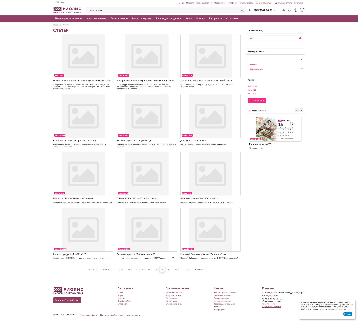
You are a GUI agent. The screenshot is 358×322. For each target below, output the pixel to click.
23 (122, 269)
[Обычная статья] (262, 148)
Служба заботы (246, 3)
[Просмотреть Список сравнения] (283, 10)
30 (169, 269)
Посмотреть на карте (271, 306)
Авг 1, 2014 (59, 75)
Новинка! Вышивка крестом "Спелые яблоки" (203, 254)
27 (149, 269)
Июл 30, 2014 (123, 75)
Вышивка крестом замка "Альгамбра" (199, 198)
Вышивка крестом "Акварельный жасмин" (75, 140)
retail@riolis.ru (268, 304)
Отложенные (171, 301)
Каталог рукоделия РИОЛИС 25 (69, 254)
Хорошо (347, 314)
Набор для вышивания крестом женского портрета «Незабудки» (147, 80)
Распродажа (219, 309)
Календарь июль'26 (260, 144)
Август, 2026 (252, 86)
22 (115, 269)
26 (142, 269)
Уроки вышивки (256, 69)
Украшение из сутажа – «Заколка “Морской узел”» (206, 80)
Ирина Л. (255, 148)
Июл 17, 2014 (187, 75)
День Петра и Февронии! (193, 140)
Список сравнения (174, 304)
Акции (120, 295)
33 (189, 269)
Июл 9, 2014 (59, 193)
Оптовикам (122, 304)
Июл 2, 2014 (186, 193)
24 (129, 269)
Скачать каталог (266, 3)
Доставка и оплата (283, 3)
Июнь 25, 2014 (60, 249)
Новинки (218, 306)
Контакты (298, 3)
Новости (190, 3)
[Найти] (242, 10)
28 (156, 269)
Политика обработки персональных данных (120, 315)
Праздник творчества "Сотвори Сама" (136, 198)
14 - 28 (91, 269)
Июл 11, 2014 (187, 135)
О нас (181, 3)
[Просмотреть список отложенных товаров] (289, 10)
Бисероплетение (221, 298)
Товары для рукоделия (224, 304)
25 (135, 269)
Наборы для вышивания (225, 292)
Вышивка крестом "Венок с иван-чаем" (73, 198)
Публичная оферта (88, 315)
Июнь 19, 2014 (187, 249)
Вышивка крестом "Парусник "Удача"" (136, 140)
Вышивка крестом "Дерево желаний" (136, 254)
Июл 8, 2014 (123, 193)
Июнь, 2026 (252, 94)
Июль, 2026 (252, 90)
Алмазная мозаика (222, 295)
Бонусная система (174, 295)
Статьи (251, 59)
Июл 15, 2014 (123, 135)
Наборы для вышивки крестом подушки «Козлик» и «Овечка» (83, 80)
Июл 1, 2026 (255, 139)
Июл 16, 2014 (60, 135)
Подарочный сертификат (225, 3)
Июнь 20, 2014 (124, 249)
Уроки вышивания (204, 3)
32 (182, 269)
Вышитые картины (222, 301)
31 (176, 269)
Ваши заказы (171, 298)
